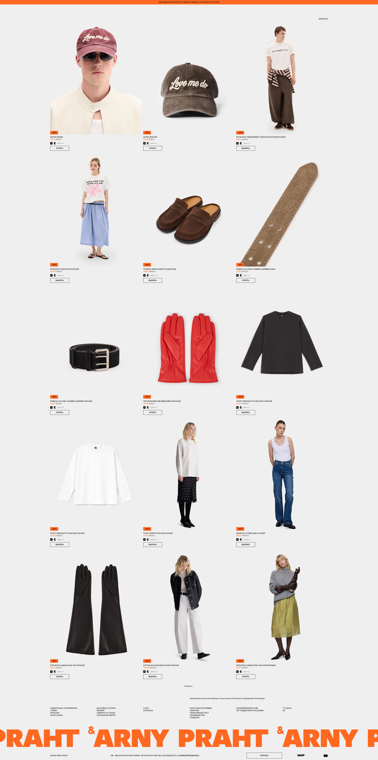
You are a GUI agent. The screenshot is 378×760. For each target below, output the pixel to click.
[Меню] (4, 9)
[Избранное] (356, 9)
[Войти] (365, 8)
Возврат (101, 710)
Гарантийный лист (199, 713)
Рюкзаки (54, 713)
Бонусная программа (201, 708)
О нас (146, 708)
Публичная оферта (106, 715)
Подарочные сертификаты (63, 708)
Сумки (53, 710)
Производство (197, 715)
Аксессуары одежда (210, 698)
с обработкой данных (188, 755)
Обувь (192, 698)
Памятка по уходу (106, 713)
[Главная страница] (189, 8)
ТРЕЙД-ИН (194, 718)
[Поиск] (13, 8)
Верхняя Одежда (258, 698)
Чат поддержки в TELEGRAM (249, 710)
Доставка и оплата (106, 708)
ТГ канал (287, 708)
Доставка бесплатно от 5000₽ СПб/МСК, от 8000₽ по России (189, 2)
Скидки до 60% (225, 698)
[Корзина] (374, 8)
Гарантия (194, 710)
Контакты (148, 710)
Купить (59, 148)
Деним (198, 698)
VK (284, 710)
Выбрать (246, 148)
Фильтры (323, 19)
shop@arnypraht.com (247, 708)
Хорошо (264, 755)
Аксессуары (56, 715)
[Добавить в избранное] (72, 148)
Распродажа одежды (241, 698)
